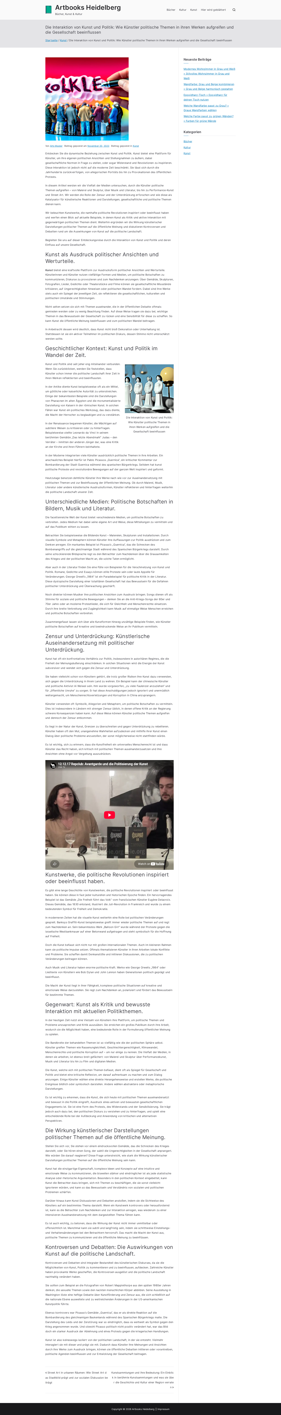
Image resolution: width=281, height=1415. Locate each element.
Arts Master (56, 145)
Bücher (171, 9)
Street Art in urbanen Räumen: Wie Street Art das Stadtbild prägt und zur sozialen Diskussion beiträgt (76, 1377)
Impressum (163, 1409)
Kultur (182, 9)
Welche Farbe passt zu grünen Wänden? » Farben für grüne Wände (209, 119)
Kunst (193, 9)
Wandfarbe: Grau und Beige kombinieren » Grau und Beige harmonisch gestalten (209, 87)
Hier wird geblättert (213, 9)
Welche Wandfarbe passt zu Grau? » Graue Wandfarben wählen (206, 108)
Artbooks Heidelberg (88, 7)
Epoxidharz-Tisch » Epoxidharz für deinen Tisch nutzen (205, 97)
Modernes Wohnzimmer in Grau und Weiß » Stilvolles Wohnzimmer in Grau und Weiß (209, 73)
